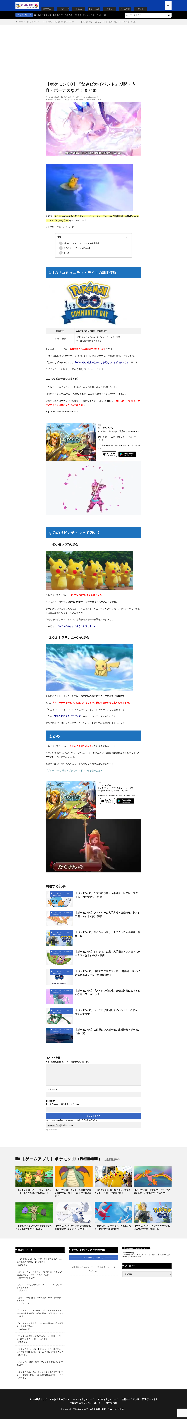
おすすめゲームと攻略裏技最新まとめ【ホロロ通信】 (102, 1409)
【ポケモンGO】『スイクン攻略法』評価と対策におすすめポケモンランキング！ (107, 992)
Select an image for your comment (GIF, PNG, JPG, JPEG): (71, 1120)
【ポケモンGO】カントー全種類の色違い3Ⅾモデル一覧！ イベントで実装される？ (73, 1193)
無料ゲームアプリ (130, 1399)
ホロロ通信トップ (38, 1399)
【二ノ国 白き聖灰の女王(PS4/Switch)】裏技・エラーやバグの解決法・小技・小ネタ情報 (40, 1337)
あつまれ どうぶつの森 (62, 15)
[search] (169, 15)
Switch (79, 9)
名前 (51, 1089)
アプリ (109, 9)
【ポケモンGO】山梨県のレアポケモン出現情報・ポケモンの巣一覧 (107, 1031)
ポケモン (51, 100)
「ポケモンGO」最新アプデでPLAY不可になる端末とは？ (74, 770)
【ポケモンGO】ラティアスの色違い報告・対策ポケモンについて (113, 1227)
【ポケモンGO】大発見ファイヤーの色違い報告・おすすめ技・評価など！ (152, 1191)
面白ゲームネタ (150, 1399)
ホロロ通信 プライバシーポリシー (86, 1402)
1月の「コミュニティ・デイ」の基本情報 (79, 243)
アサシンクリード (90, 15)
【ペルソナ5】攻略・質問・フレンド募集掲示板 (37, 1362)
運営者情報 (111, 1402)
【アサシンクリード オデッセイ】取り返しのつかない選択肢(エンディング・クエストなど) (40, 1273)
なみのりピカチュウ (77, 100)
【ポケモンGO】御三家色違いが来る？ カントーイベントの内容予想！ (113, 1191)
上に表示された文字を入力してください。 (64, 1104)
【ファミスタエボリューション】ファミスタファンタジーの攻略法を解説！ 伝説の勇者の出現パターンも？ (40, 1311)
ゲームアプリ (32, 22)
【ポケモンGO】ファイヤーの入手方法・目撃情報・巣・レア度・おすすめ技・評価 (107, 914)
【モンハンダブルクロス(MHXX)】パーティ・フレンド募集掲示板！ (39, 1286)
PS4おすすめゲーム (59, 1399)
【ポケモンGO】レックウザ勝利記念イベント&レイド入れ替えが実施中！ (107, 1012)
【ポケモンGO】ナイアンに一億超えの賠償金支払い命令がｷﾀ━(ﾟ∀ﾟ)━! (73, 1227)
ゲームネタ (125, 9)
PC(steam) (94, 9)
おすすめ (47, 9)
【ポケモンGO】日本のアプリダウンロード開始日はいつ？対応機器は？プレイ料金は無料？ (107, 973)
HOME (20, 22)
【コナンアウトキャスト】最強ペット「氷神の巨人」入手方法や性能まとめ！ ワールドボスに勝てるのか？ (40, 1350)
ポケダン (103, 15)
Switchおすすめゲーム (83, 1399)
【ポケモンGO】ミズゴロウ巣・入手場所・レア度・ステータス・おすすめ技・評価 (107, 895)
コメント (69, 1062)
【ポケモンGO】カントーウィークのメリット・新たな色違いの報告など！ (33, 1191)
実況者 (140, 9)
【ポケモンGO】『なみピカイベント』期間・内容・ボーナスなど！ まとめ (108, 22)
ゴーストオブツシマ (42, 15)
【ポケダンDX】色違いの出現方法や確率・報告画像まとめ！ (39, 1299)
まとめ (65, 253)
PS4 (62, 9)
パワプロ (77, 15)
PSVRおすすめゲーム (108, 1399)
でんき (67, 100)
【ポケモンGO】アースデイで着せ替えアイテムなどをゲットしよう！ (33, 1227)
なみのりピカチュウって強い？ (75, 248)
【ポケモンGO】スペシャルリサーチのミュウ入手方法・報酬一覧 (107, 934)
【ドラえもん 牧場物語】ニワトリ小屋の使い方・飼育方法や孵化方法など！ (40, 1324)
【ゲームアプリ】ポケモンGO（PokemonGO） (58, 22)
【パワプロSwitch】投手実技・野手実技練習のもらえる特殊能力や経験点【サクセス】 (40, 1260)
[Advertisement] (93, 52)
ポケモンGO (59, 100)
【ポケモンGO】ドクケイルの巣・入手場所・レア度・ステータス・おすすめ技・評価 (107, 953)
